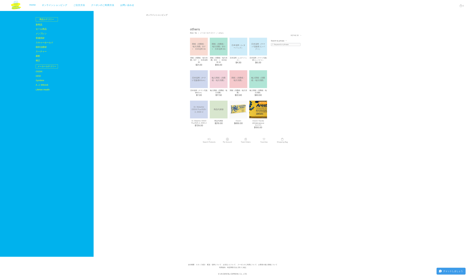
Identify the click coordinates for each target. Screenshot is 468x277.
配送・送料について (214, 265)
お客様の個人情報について (267, 265)
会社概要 (191, 265)
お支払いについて (229, 265)
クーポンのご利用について (247, 265)
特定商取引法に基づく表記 (236, 267)
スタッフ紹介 (200, 265)
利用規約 (222, 267)
